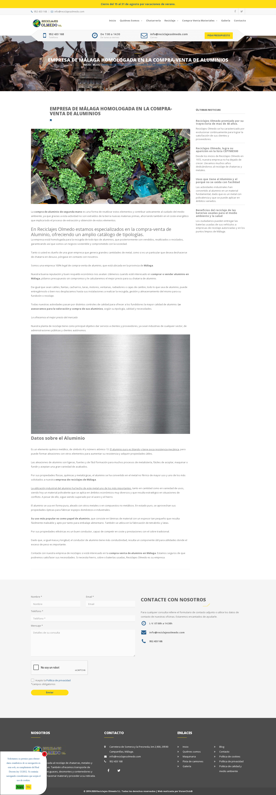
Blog (96, 64)
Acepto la (53, 680)
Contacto (240, 20)
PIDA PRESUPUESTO (218, 35)
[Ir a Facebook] (108, 770)
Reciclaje (170, 20)
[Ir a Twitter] (119, 770)
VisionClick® (186, 791)
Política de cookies (229, 756)
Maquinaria (189, 756)
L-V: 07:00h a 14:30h (160, 623)
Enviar (50, 692)
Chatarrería (153, 20)
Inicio (112, 20)
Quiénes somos (192, 751)
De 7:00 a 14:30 (110, 34)
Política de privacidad (58, 680)
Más (28, 787)
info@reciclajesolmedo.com (69, 11)
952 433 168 (40, 11)
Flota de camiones (193, 761)
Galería (225, 20)
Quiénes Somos (130, 20)
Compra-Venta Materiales (198, 20)
